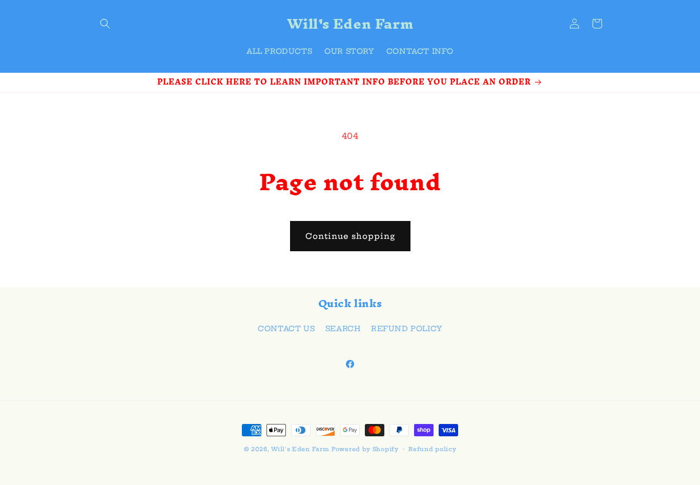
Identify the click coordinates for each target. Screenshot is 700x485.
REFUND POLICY (406, 328)
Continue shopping (350, 236)
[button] (105, 23)
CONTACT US (286, 328)
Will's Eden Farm (300, 449)
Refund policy (432, 449)
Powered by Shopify (365, 449)
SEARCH (343, 328)
